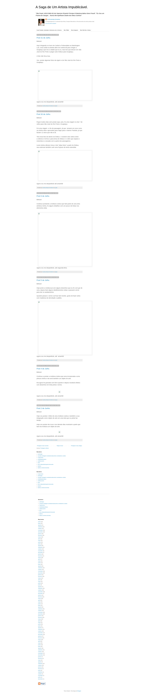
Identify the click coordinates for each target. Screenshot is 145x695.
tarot (39, 462)
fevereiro (40, 535)
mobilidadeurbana (42, 459)
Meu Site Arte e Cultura (85, 30)
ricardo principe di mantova (53, 19)
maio (39, 540)
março (39, 537)
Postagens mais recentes (43, 445)
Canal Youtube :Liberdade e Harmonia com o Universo (49, 30)
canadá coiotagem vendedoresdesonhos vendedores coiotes (52, 455)
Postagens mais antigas (76, 445)
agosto (39, 525)
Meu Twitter (66, 30)
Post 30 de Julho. (44, 114)
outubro (40, 528)
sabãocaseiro (41, 461)
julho (39, 523)
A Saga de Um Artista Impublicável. (62, 7)
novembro (40, 530)
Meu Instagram (74, 30)
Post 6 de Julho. (43, 196)
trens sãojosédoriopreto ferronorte (45, 464)
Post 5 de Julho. (43, 280)
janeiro (39, 533)
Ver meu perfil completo (50, 23)
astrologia (40, 454)
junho (39, 521)
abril (39, 538)
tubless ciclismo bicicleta (43, 467)
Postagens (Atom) (45, 448)
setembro (40, 526)
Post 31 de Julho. (44, 38)
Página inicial (60, 445)
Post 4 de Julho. (43, 369)
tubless (39, 466)
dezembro (40, 532)
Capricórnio (40, 457)
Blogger (79, 691)
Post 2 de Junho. (43, 408)
